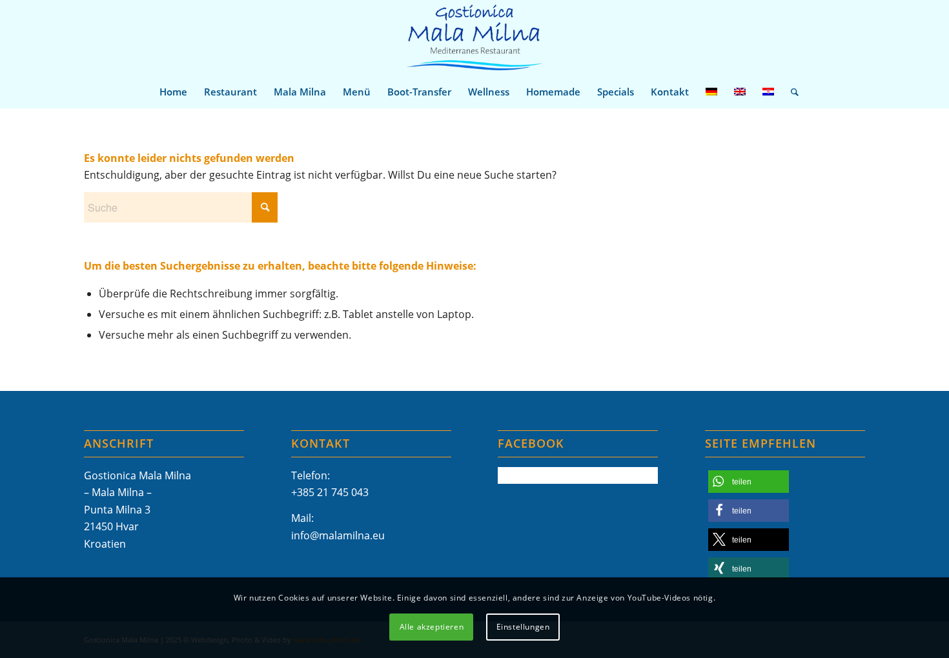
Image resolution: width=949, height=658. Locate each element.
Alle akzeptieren (432, 626)
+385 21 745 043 (330, 492)
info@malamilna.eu (338, 535)
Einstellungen (523, 626)
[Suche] (790, 91)
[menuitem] (173, 91)
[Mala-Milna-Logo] (474, 38)
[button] (748, 481)
